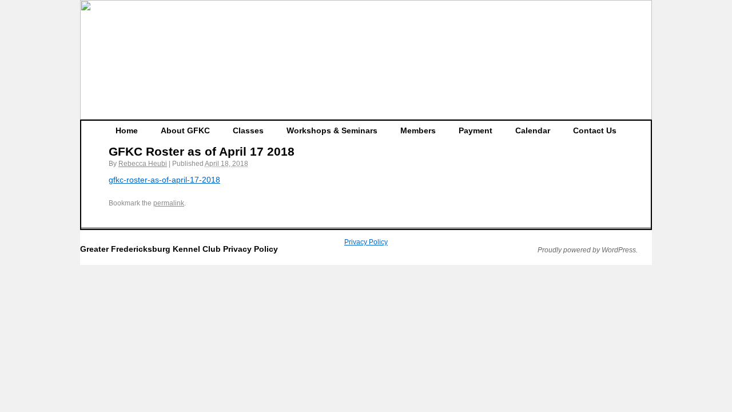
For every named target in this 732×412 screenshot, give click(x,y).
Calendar (532, 130)
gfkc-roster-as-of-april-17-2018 (164, 179)
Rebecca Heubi (142, 164)
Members (418, 130)
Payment (475, 130)
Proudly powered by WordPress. (588, 250)
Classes (248, 130)
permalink (168, 203)
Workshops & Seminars (332, 130)
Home (127, 130)
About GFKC (185, 130)
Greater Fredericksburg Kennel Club (151, 248)
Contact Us (594, 130)
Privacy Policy (366, 242)
